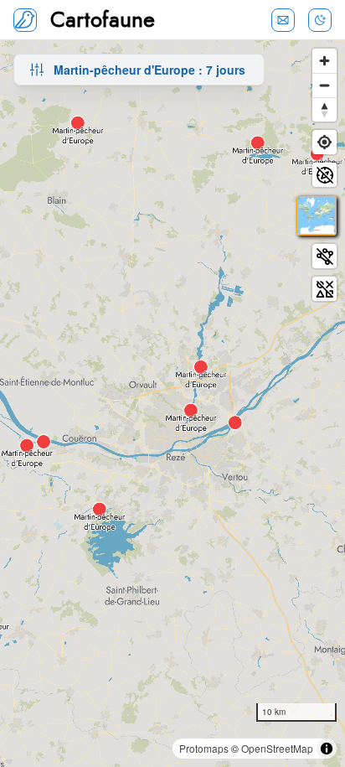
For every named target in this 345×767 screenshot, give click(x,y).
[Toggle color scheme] (320, 20)
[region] (172, 403)
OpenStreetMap (277, 748)
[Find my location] (324, 142)
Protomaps (204, 748)
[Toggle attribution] (327, 748)
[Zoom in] (324, 61)
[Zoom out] (324, 85)
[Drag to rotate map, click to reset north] (324, 109)
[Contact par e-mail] (283, 20)
